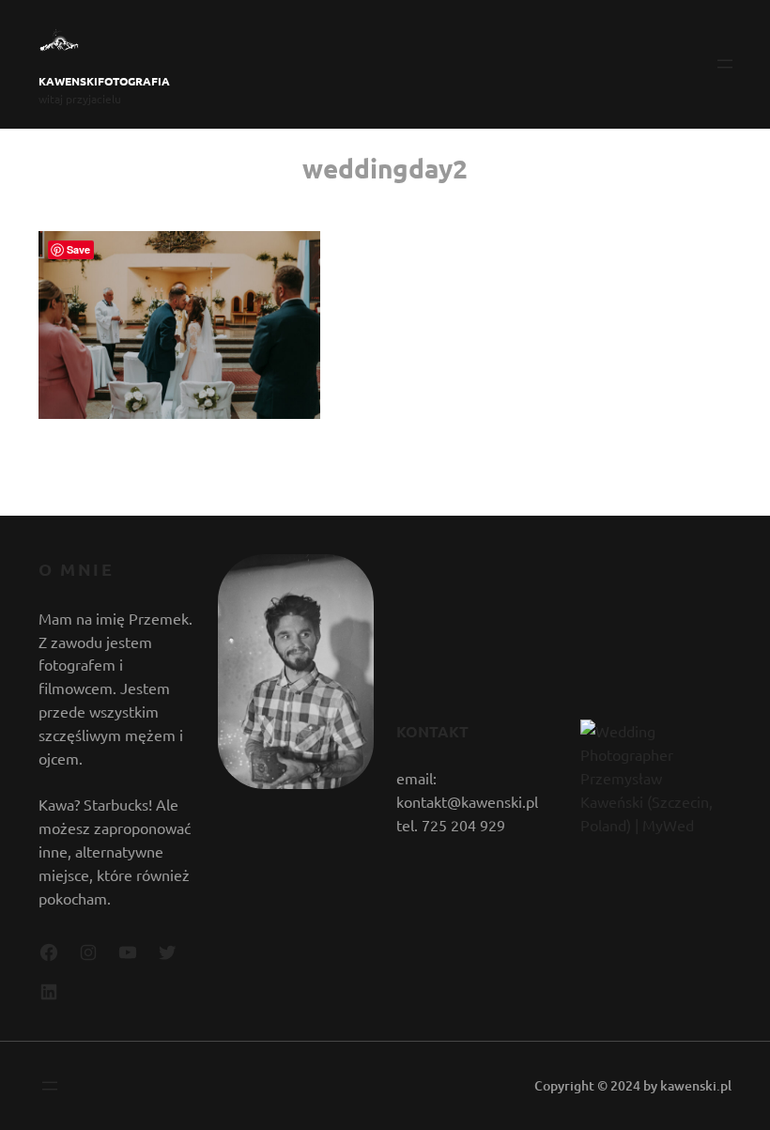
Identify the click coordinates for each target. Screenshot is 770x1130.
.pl (724, 1085)
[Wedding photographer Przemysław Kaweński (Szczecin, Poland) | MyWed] (654, 824)
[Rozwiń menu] (725, 64)
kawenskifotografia (104, 81)
